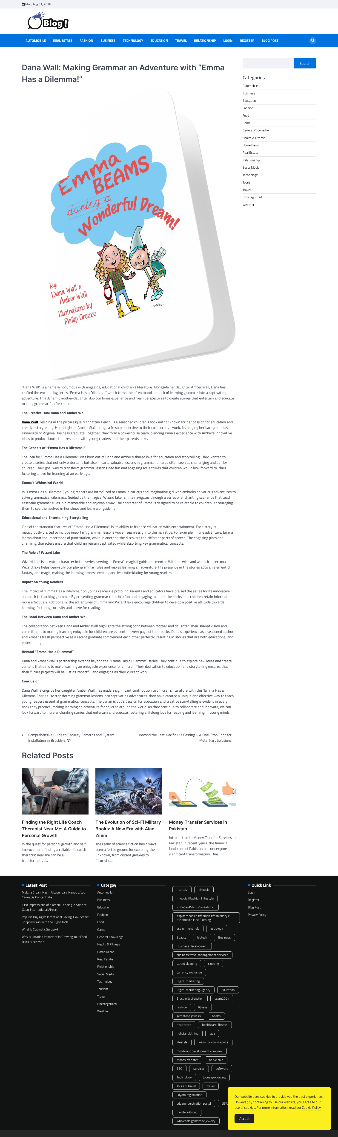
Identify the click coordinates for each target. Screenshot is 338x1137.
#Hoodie (203, 889)
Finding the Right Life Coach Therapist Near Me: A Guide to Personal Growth (54, 829)
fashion (182, 1007)
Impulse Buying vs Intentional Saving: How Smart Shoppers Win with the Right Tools (55, 919)
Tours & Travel (186, 1086)
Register (247, 40)
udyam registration (189, 1094)
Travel (181, 40)
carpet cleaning (187, 963)
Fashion (86, 40)
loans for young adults (213, 1042)
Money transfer (187, 1059)
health (216, 1015)
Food (246, 115)
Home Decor (251, 145)
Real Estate (62, 40)
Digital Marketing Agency (193, 989)
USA (225, 1103)
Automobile (36, 40)
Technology (133, 40)
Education (159, 40)
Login (227, 40)
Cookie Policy (311, 1107)
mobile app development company (200, 1051)
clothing (213, 963)
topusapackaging (214, 1077)
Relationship (205, 40)
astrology (216, 928)
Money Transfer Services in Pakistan (198, 826)
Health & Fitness (254, 137)
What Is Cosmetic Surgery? (40, 929)
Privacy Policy (257, 914)
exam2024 (222, 998)
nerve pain (216, 1059)
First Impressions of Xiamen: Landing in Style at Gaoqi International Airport (54, 907)
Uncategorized (252, 197)
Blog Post (270, 40)
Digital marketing (188, 981)
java (212, 1033)
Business (107, 40)
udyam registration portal (194, 1103)
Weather (248, 204)
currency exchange (189, 972)
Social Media (251, 167)
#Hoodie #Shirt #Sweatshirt (196, 907)
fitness (203, 1007)
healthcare (184, 1024)
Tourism (248, 182)
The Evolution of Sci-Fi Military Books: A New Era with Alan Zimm (128, 829)
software (222, 1068)
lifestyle (182, 1042)
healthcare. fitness (215, 1024)
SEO (179, 1068)
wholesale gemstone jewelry (196, 1120)
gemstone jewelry (189, 1015)
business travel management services (202, 954)
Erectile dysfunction (190, 998)
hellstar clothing (187, 1033)
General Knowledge (256, 130)
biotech (202, 937)
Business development (192, 946)
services (199, 1068)
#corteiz (182, 889)
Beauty (181, 937)
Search (305, 63)
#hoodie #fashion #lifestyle (195, 898)
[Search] (312, 40)
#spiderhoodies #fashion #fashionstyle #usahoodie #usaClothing (203, 917)
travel (211, 1086)
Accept (244, 1118)
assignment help (188, 928)
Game (247, 122)
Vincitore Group (187, 1112)
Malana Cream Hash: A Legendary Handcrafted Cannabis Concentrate (53, 895)
